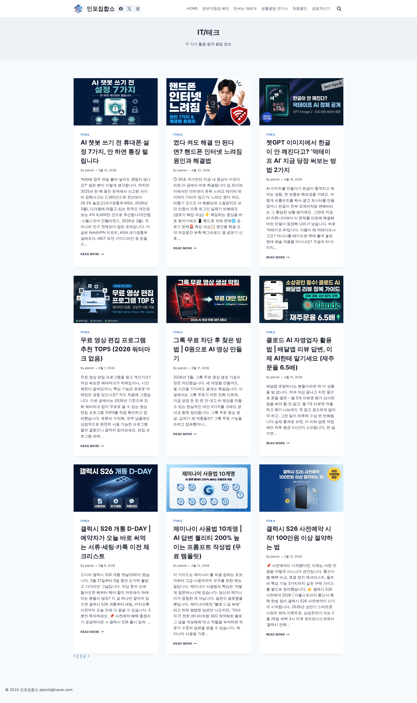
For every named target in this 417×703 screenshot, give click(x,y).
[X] (129, 8)
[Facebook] (120, 8)
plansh (89, 170)
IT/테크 (85, 134)
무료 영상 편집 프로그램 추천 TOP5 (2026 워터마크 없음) (115, 349)
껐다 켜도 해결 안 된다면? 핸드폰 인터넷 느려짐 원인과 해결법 (207, 151)
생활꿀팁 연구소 (274, 8)
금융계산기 (321, 8)
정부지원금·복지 (215, 8)
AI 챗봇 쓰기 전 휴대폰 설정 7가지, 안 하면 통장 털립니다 (115, 151)
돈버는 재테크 (245, 8)
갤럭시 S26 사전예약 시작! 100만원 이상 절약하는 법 (299, 538)
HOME (192, 8)
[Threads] (137, 8)
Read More (92, 254)
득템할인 (300, 8)
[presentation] (116, 101)
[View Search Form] (339, 8)
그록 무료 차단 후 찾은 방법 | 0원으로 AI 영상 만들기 (207, 349)
